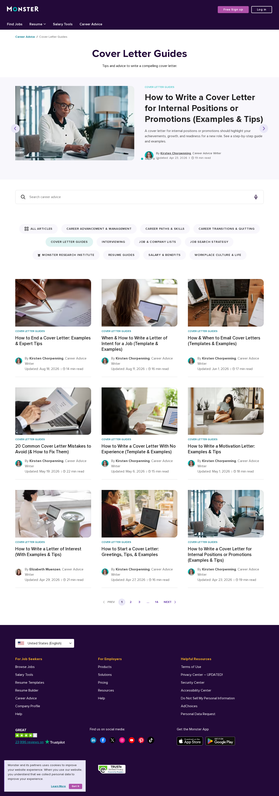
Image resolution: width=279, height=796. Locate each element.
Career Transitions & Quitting (227, 229)
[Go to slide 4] (154, 159)
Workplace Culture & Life (218, 255)
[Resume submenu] (44, 23)
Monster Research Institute (68, 255)
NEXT (168, 602)
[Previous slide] (15, 128)
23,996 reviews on (29, 742)
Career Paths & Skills (165, 229)
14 (156, 602)
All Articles (42, 229)
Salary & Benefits (164, 255)
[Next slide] (263, 128)
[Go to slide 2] (146, 159)
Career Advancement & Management (98, 229)
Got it (75, 786)
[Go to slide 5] (158, 159)
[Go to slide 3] (150, 159)
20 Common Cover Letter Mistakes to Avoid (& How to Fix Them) (53, 449)
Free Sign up (233, 9)
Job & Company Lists (157, 242)
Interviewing (113, 242)
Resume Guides (121, 255)
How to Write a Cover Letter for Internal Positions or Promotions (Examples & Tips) (204, 108)
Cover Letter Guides (69, 242)
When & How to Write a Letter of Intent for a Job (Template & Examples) (134, 343)
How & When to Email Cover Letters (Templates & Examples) (224, 340)
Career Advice (25, 37)
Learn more (58, 786)
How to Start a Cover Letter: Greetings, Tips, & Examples (130, 551)
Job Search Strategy (209, 242)
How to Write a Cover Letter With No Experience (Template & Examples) (139, 449)
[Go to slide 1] (142, 159)
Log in (262, 9)
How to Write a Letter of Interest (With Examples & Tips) (48, 551)
